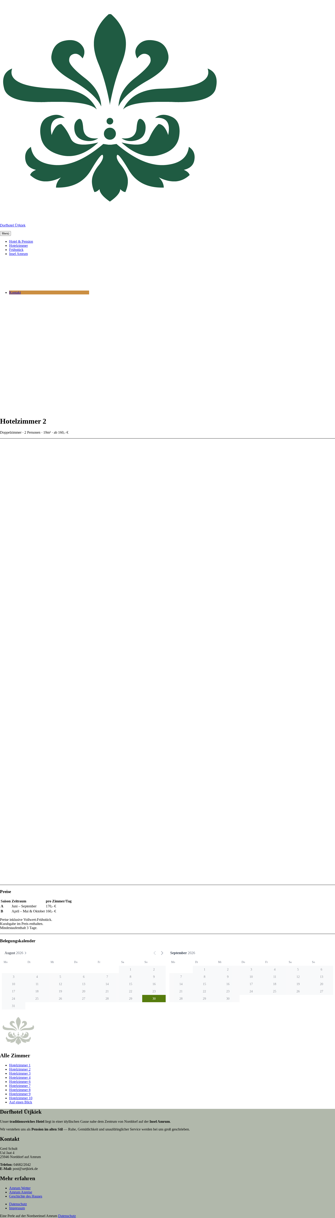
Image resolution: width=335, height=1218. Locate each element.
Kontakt (15, 292)
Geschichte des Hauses (25, 1196)
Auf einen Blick (20, 1102)
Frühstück (16, 250)
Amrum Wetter (20, 1188)
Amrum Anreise (20, 1192)
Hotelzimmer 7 (20, 1086)
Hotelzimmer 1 (20, 1065)
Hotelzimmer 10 (20, 1098)
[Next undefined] (162, 953)
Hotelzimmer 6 (20, 1082)
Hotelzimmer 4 (20, 1077)
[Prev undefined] (154, 953)
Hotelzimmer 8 (20, 1090)
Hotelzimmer (18, 245)
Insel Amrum (18, 254)
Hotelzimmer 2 (20, 1069)
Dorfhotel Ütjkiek (13, 225)
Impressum (17, 1208)
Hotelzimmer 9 (20, 1094)
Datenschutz (18, 1204)
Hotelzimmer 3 (20, 1073)
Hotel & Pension (21, 241)
